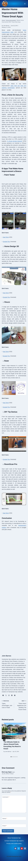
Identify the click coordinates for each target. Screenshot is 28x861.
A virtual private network (14, 141)
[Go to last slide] (4, 739)
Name (4, 818)
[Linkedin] (25, 848)
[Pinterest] (22, 848)
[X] (18, 848)
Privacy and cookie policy (14, 843)
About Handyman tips (14, 838)
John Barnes (8, 751)
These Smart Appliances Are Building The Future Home (21, 705)
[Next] (24, 739)
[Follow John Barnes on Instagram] (9, 695)
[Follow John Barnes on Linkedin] (12, 695)
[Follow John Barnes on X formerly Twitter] (6, 695)
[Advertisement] (14, 591)
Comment (5, 797)
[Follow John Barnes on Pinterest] (14, 695)
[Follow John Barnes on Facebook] (3, 695)
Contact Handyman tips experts (14, 840)
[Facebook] (15, 848)
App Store (6, 237)
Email (4, 825)
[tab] (12, 756)
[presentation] (14, 731)
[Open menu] (24, 4)
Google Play (6, 241)
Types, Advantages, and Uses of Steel (7, 704)
